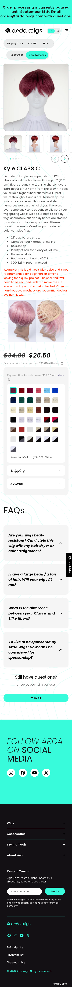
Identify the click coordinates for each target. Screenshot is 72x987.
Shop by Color (15, 43)
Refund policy (15, 947)
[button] (51, 31)
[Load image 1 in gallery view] (13, 143)
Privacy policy (15, 955)
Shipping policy (16, 962)
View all (36, 698)
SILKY (45, 43)
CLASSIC (33, 43)
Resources (17, 55)
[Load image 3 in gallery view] (56, 143)
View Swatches (37, 55)
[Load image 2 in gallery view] (34, 143)
